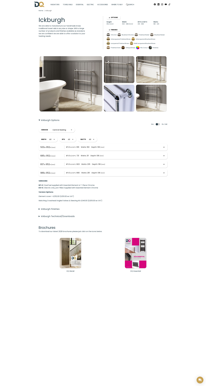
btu (63, 139)
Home (41, 11)
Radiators (55, 4)
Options (113, 17)
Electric (90, 4)
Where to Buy (117, 4)
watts (83, 139)
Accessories (102, 4)
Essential (79, 4)
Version (44, 130)
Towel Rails (68, 4)
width (43, 139)
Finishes (113, 30)
